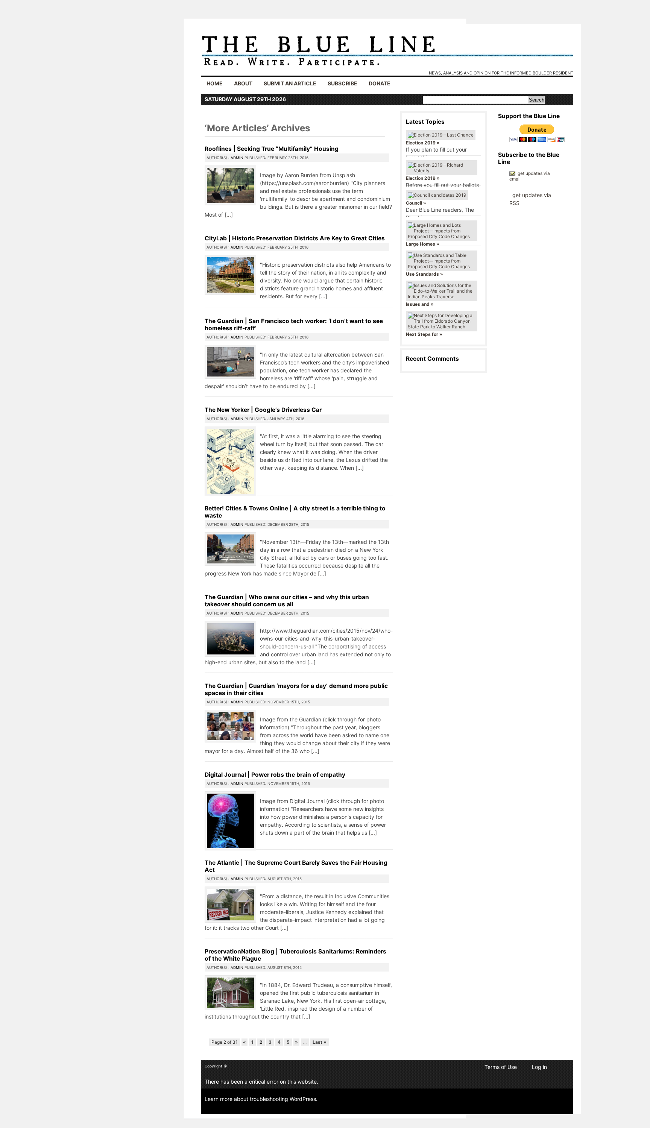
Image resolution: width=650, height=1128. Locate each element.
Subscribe (342, 83)
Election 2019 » (423, 143)
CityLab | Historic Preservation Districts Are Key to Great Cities (295, 238)
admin (237, 157)
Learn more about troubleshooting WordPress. (261, 1099)
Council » (416, 203)
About (243, 83)
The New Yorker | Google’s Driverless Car (263, 409)
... (228, 214)
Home (215, 83)
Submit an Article (290, 83)
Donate (379, 83)
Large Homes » (422, 244)
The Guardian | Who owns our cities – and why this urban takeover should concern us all (287, 601)
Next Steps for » (424, 334)
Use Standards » (424, 274)
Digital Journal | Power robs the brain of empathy (275, 774)
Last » (319, 1042)
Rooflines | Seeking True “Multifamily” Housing (272, 148)
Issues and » (420, 304)
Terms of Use (500, 1067)
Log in (539, 1067)
